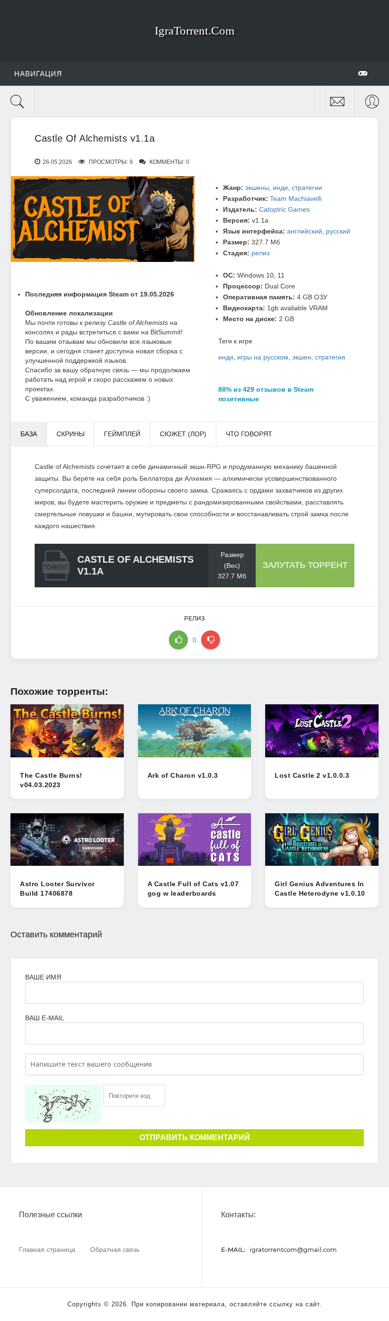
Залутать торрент (305, 565)
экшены (257, 187)
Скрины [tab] (70, 434)
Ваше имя (43, 977)
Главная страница (47, 1249)
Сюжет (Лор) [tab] (183, 434)
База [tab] (28, 434)
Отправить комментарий (194, 1137)
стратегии (307, 187)
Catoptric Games (284, 209)
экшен (301, 357)
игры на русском (262, 357)
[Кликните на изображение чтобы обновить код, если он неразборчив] (63, 1104)
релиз (260, 253)
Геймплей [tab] (122, 434)
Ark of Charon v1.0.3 (183, 775)
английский (304, 231)
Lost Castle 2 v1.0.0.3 (312, 775)
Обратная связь (114, 1249)
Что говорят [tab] (249, 434)
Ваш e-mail (44, 1018)
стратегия (330, 357)
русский (338, 231)
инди (280, 187)
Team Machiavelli (296, 198)
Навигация (38, 74)
